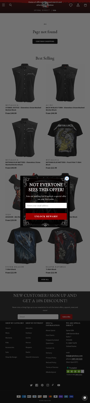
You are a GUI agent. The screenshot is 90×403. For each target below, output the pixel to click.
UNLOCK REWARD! (46, 216)
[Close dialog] (67, 178)
